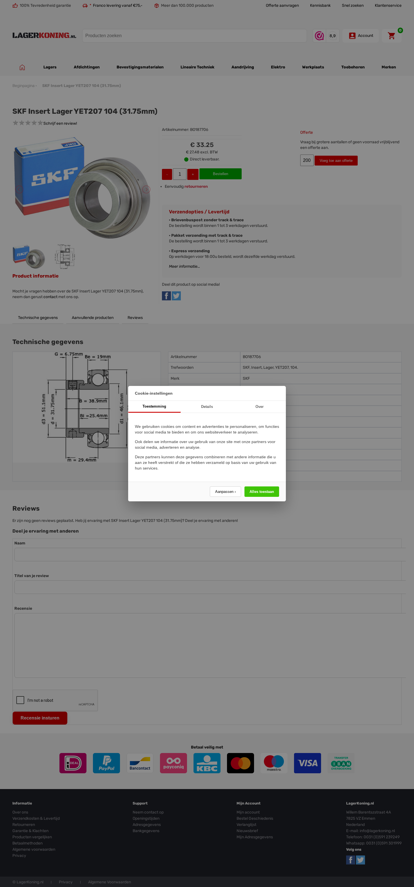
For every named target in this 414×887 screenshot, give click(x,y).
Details (207, 407)
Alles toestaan (262, 492)
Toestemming (154, 406)
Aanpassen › (225, 492)
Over (259, 407)
